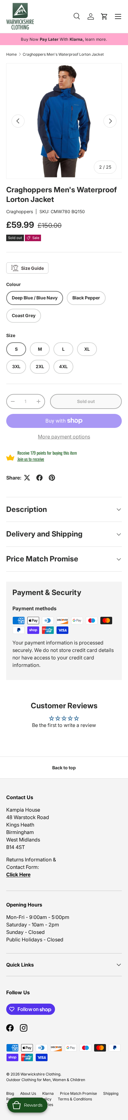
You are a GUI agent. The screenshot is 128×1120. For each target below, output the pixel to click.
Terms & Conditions (75, 1099)
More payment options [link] (64, 436)
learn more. (96, 39)
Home (11, 54)
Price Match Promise (78, 1093)
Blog (10, 1093)
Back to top (64, 767)
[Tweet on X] (27, 477)
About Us (28, 1093)
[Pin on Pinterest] (52, 477)
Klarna (48, 1093)
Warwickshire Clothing (40, 1074)
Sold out (86, 401)
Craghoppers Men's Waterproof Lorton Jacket (63, 54)
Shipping (110, 1093)
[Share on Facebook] (39, 477)
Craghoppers (19, 211)
